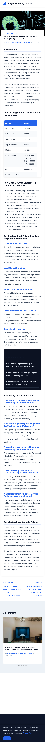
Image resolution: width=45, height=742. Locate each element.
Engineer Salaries (11, 33)
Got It (7, 738)
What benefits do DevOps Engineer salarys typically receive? (22, 374)
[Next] (39, 640)
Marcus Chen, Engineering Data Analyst (18, 42)
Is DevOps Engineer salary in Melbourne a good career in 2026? (21, 365)
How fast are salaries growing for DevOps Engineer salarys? (21, 383)
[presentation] (22, 630)
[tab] (18, 665)
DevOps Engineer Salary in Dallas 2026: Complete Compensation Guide (12, 589)
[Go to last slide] (6, 640)
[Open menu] (31, 3)
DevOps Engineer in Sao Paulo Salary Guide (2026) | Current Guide (34, 589)
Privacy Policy (28, 733)
